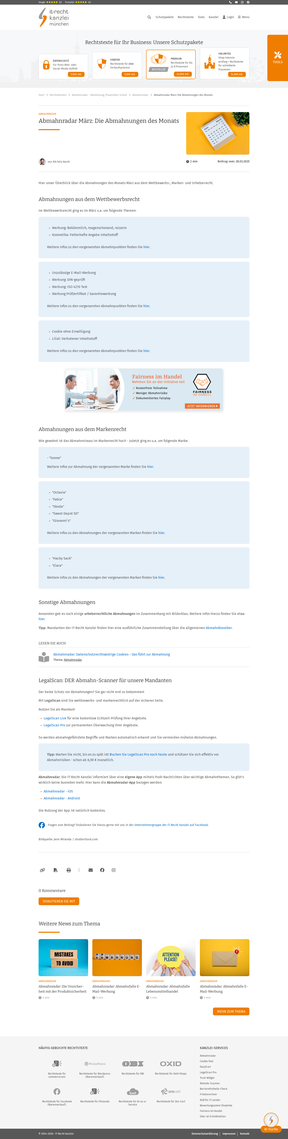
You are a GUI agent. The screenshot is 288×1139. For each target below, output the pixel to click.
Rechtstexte (186, 17)
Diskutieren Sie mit (59, 901)
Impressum (229, 1133)
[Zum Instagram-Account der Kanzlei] (114, 870)
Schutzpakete (165, 17)
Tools (201, 17)
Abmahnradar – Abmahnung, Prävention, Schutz (99, 95)
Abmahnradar (140, 95)
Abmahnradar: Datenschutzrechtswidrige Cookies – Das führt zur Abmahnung (111, 654)
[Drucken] (68, 870)
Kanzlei (213, 17)
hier (146, 247)
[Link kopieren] (42, 870)
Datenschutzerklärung (205, 1133)
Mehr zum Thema (231, 1011)
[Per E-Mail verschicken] (90, 870)
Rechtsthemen (58, 95)
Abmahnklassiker (219, 628)
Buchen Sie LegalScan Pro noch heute (138, 754)
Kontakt (244, 1133)
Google (50, 2)
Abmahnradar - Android (62, 798)
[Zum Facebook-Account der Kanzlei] (102, 870)
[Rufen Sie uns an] (230, 2)
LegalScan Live (55, 718)
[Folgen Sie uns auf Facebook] (248, 2)
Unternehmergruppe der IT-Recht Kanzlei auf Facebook (171, 825)
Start (41, 95)
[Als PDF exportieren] (55, 870)
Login (230, 17)
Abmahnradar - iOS (58, 791)
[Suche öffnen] (149, 17)
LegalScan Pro (54, 725)
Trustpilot (78, 2)
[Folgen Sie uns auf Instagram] (242, 2)
